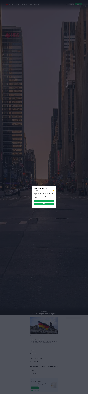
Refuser (44, 203)
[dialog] (44, 197)
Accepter (44, 201)
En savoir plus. (37, 197)
